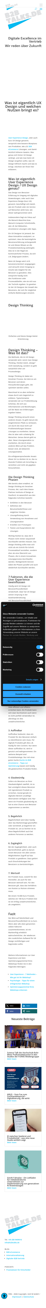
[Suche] (36, 9)
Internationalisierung (15, 1255)
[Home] (11, 9)
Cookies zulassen (23, 687)
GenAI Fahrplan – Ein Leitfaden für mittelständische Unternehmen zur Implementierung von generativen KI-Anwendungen (23, 1181)
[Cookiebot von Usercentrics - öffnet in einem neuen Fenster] (32, 605)
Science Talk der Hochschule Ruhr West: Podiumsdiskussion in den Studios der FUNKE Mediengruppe (23, 1054)
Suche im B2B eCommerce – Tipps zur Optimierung (19, 763)
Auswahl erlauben (23, 694)
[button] (13, 1006)
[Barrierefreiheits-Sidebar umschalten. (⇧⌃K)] (4, 1296)
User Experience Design (18, 138)
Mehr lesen (11, 1059)
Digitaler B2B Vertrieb (15, 1258)
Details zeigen (32, 679)
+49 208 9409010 (15, 1239)
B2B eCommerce (13, 1252)
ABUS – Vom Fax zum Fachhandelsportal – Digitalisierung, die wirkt (18, 1096)
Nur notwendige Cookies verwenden (23, 701)
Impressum (16, 1297)
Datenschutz (28, 1297)
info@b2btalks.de (12, 1242)
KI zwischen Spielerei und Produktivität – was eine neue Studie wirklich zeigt (21, 1138)
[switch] (39, 655)
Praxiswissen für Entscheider (18, 1270)
